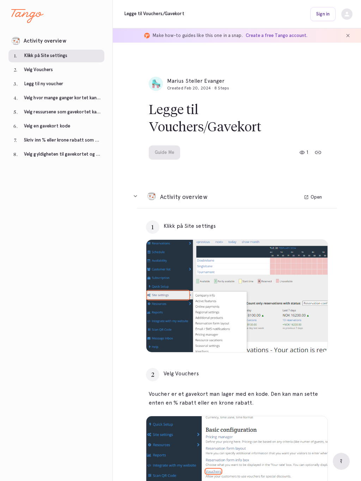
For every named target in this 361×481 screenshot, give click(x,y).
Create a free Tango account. (276, 35)
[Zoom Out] (298, 338)
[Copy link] (318, 152)
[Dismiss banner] (348, 35)
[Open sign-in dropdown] (347, 14)
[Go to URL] (307, 226)
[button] (56, 39)
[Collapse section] (135, 196)
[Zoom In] (313, 338)
